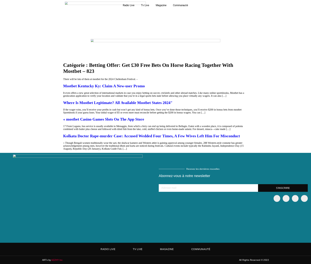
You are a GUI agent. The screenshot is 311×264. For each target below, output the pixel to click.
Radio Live (128, 5)
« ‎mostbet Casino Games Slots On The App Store (103, 119)
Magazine (161, 5)
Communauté (180, 5)
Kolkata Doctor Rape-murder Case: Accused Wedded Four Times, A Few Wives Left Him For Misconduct (151, 136)
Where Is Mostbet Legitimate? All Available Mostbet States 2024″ (118, 103)
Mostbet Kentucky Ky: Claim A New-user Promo (104, 86)
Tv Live (145, 5)
